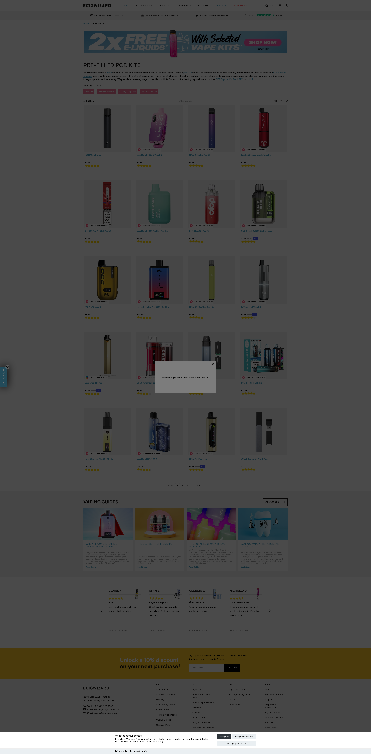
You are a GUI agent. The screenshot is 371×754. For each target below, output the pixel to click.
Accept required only (244, 736)
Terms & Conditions (139, 751)
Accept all (224, 736)
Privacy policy (121, 751)
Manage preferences (236, 743)
